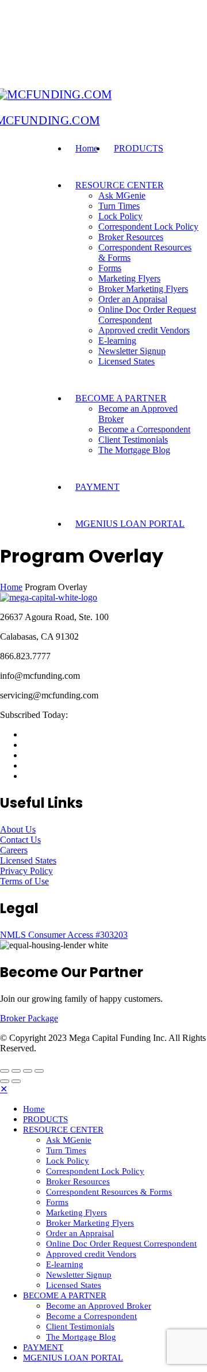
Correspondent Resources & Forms (109, 1191)
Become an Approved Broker (98, 1305)
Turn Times (119, 206)
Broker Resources (130, 237)
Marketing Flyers (129, 278)
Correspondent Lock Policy (148, 226)
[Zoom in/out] (39, 1071)
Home (86, 148)
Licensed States (126, 361)
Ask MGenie (121, 195)
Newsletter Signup (132, 351)
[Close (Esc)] (4, 1071)
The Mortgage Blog (134, 450)
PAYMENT (97, 487)
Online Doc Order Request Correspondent (147, 315)
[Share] (16, 1071)
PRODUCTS (138, 148)
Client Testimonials (133, 439)
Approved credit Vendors (144, 330)
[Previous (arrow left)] (4, 1081)
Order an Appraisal (132, 299)
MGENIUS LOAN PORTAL (130, 524)
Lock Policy (120, 216)
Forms (109, 268)
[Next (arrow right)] (16, 1081)
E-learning (117, 340)
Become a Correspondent (144, 429)
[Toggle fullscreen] (27, 1071)
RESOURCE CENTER (119, 185)
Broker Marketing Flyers (143, 289)
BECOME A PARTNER (121, 398)
